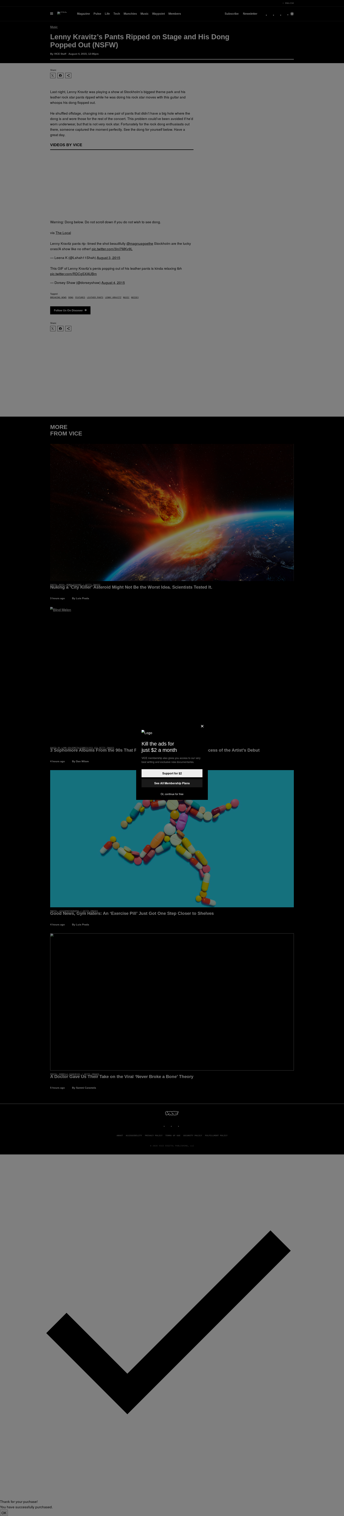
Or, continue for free (172, 794)
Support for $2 (172, 773)
